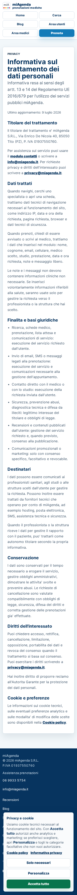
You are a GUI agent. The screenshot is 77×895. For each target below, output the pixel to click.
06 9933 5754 (14, 780)
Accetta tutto (38, 884)
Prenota (57, 33)
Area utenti (57, 24)
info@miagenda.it (22, 162)
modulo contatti (23, 156)
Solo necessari (38, 863)
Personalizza (38, 873)
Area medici (20, 33)
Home (20, 15)
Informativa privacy (46, 853)
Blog (20, 24)
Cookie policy (54, 722)
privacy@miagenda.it (42, 173)
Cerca (56, 15)
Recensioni (11, 800)
